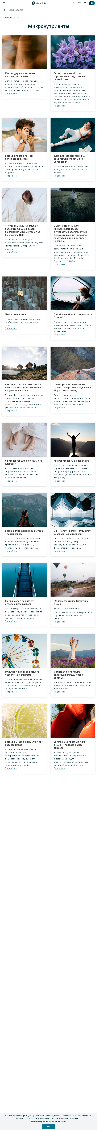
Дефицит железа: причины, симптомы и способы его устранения (69, 158)
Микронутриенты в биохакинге (71, 460)
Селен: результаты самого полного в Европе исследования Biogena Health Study (72, 387)
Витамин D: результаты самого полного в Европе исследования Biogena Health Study (23, 387)
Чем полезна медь (16, 314)
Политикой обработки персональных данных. (48, 1121)
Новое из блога (12, 17)
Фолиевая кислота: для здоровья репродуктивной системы (69, 674)
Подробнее (11, 93)
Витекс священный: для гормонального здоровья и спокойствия (69, 76)
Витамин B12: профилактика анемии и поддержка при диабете (69, 744)
